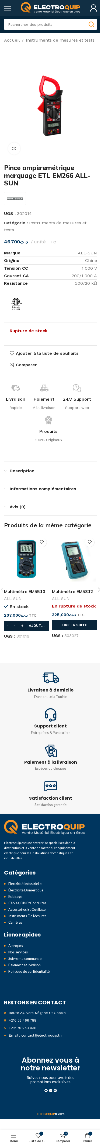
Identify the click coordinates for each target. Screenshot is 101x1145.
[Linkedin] (55, 1090)
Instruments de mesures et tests (60, 40)
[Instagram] (50, 1090)
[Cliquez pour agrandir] (14, 148)
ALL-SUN (13, 598)
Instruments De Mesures (27, 916)
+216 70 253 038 (22, 1028)
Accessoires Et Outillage (27, 909)
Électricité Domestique (25, 890)
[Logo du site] (51, 7)
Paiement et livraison (24, 965)
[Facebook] (46, 1090)
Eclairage (15, 896)
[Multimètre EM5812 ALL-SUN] (74, 560)
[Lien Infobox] (50, 684)
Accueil (12, 40)
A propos (15, 945)
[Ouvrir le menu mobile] (7, 8)
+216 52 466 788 (22, 1020)
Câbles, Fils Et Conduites (27, 903)
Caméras (15, 922)
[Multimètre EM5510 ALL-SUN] (26, 560)
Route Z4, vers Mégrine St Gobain (37, 1013)
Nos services (18, 952)
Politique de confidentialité (29, 971)
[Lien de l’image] (44, 827)
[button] (26, 626)
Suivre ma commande (24, 958)
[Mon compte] (93, 8)
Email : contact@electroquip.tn (35, 1035)
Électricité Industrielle (24, 883)
